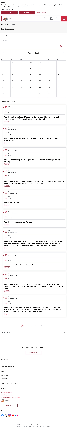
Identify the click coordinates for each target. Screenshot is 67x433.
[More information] (9, 400)
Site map (3, 381)
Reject (9, 12)
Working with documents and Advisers (18, 222)
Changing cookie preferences (9, 383)
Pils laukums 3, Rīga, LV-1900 (11, 397)
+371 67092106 (7, 392)
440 (41, 325)
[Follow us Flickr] (16, 415)
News (2, 364)
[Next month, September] (63, 53)
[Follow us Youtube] (13, 415)
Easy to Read (4, 375)
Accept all (26, 12)
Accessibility (4, 378)
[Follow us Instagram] (9, 415)
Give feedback (33, 352)
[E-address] (4, 400)
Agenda (7, 121)
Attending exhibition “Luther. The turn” (18, 265)
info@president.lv (8, 395)
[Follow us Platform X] (6, 415)
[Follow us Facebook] (2, 415)
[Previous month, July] (3, 53)
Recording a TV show (11, 203)
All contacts (9, 405)
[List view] (65, 46)
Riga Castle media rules (7, 366)
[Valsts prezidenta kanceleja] (10, 19)
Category (5, 40)
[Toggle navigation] (64, 18)
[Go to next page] (44, 325)
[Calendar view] (61, 46)
